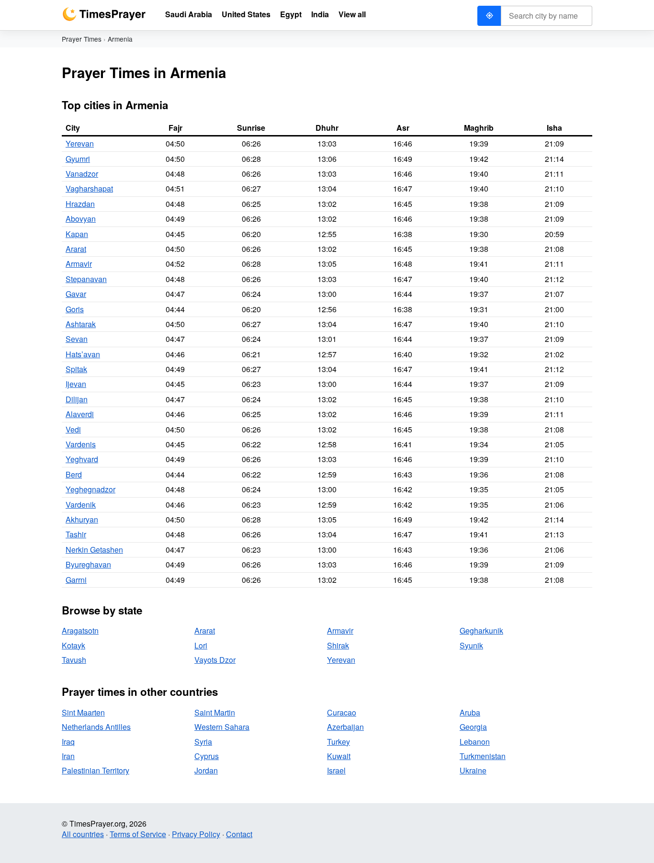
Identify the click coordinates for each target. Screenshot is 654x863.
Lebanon (475, 741)
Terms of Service (138, 834)
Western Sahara (221, 726)
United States (246, 14)
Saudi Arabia (188, 14)
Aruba (470, 712)
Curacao (341, 712)
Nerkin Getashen (94, 549)
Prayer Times (81, 39)
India (320, 14)
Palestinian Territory (95, 770)
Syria (203, 741)
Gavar (76, 293)
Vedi (73, 429)
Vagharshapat (89, 188)
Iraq (68, 741)
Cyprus (206, 755)
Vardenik (81, 504)
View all (352, 14)
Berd (74, 474)
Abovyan (81, 218)
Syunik (471, 645)
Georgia (473, 726)
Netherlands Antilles (96, 726)
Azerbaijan (345, 726)
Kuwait (338, 755)
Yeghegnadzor (90, 489)
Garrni (76, 579)
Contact (239, 834)
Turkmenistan (483, 755)
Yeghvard (82, 459)
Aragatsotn (80, 630)
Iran (68, 755)
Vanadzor (82, 173)
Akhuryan (82, 519)
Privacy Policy (196, 834)
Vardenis (81, 444)
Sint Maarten (83, 712)
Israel (336, 770)
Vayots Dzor (215, 659)
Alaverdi (80, 414)
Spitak (76, 369)
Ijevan (76, 383)
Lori (200, 645)
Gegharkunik (481, 630)
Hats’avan (83, 354)
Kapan (77, 233)
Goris (75, 309)
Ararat (76, 248)
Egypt (291, 14)
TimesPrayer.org (104, 14)
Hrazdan (80, 203)
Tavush (74, 659)
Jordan (206, 770)
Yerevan (80, 143)
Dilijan (77, 399)
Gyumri (78, 158)
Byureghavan (88, 564)
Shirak (338, 645)
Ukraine (473, 770)
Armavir (79, 263)
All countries (83, 834)
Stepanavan (86, 278)
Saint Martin (214, 712)
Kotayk (73, 645)
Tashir (76, 534)
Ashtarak (81, 323)
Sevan (77, 338)
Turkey (338, 741)
